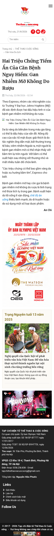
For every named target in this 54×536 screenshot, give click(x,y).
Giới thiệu (10, 490)
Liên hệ (9, 493)
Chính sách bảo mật (16, 496)
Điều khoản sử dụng (15, 500)
